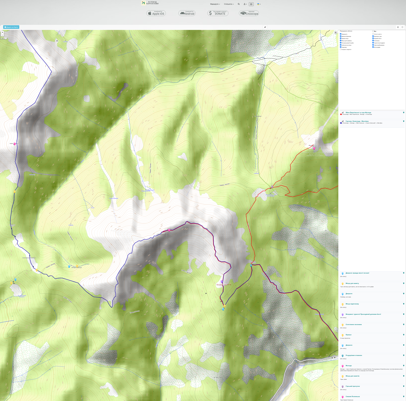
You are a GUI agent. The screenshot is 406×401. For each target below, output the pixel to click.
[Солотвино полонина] (37, 270)
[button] (259, 4)
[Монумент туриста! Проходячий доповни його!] (222, 282)
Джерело (349, 293)
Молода (349, 365)
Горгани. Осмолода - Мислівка (357, 121)
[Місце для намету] (224, 306)
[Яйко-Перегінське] (314, 148)
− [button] (2, 35)
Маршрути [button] (214, 4)
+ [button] (2, 32)
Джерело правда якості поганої (357, 273)
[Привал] (77, 266)
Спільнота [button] (228, 4)
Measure (336, 32)
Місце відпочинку (352, 304)
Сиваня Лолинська (353, 396)
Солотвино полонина (354, 324)
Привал (348, 335)
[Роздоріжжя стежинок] (251, 266)
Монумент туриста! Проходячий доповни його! (363, 314)
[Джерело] (15, 280)
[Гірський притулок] (272, 187)
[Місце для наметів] (14, 192)
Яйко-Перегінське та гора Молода (358, 112)
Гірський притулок (353, 386)
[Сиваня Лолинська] (15, 144)
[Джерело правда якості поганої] (223, 309)
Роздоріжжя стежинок (354, 355)
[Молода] (169, 230)
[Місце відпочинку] (11, 283)
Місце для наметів (352, 376)
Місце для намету (352, 283)
